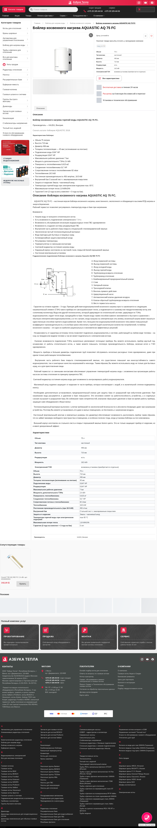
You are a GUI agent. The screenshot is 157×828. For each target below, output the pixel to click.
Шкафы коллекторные (127, 785)
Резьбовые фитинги (47, 822)
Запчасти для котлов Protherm (51, 735)
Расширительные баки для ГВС (52, 817)
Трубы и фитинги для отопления (92, 786)
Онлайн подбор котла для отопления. (94, 670)
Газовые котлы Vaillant (9, 787)
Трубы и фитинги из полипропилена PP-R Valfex (98, 793)
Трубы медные (85, 813)
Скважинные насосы (87, 735)
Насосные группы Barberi (50, 766)
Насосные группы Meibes (50, 772)
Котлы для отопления (48, 756)
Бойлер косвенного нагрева (80, 23)
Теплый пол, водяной (88, 761)
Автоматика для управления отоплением (16, 729)
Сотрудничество (79, 16)
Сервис (63, 16)
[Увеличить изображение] (91, 35)
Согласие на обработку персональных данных (97, 689)
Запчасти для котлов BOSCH (51, 732)
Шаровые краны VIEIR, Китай (130, 779)
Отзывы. (121, 685)
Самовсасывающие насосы (90, 729)
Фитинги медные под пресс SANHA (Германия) (136, 751)
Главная (5, 16)
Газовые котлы (6, 768)
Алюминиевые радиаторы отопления (15, 732)
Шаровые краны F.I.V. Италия (130, 771)
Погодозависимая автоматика (51, 795)
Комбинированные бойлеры (51, 748)
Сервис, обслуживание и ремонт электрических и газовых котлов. (92, 680)
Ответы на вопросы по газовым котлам (94, 673)
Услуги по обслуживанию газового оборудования (137, 735)
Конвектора (44, 753)
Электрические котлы (127, 792)
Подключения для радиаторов (51, 798)
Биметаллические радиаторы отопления (16, 740)
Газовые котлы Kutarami (10, 779)
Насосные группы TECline (50, 774)
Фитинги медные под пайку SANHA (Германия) (136, 748)
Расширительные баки (48, 811)
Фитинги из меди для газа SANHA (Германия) (136, 745)
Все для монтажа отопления (12, 758)
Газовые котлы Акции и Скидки (129, 673)
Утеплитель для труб (127, 738)
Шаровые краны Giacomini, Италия (132, 777)
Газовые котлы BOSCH (9, 774)
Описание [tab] (40, 108)
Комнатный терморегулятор (51, 751)
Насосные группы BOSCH (50, 769)
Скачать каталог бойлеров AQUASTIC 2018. (51, 130)
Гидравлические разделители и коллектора (17, 798)
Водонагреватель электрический (13, 755)
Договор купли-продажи (89, 692)
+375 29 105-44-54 (112, 11)
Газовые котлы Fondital (10, 777)
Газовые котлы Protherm (10, 785)
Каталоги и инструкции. (126, 682)
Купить (23, 584)
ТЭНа (78, 220)
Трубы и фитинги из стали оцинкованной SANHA (98, 796)
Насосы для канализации (50, 785)
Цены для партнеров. (126, 679)
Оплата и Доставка (45, 16)
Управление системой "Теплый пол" (132, 732)
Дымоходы (5, 811)
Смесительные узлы (87, 738)
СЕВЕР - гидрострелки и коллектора (93, 732)
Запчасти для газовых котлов (51, 729)
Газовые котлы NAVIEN (9, 782)
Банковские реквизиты (126, 676)
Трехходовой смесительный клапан (93, 764)
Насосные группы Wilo (48, 777)
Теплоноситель (85, 759)
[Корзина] (145, 9)
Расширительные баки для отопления (54, 819)
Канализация (45, 745)
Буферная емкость (8, 748)
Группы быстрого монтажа (11, 804)
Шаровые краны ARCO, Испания (131, 766)
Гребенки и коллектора (10, 801)
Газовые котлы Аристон (10, 793)
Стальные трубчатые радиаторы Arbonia (95, 748)
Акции (17, 16)
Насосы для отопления (49, 788)
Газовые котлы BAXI (8, 771)
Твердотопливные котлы (89, 756)
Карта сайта (84, 695)
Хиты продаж (124, 758)
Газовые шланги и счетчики (11, 795)
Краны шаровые (46, 759)
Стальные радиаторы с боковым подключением (98, 743)
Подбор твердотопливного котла (130, 688)
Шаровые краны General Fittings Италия (134, 774)
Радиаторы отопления (48, 808)
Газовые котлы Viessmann (11, 790)
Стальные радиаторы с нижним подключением (97, 746)
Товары (28, 16)
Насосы (43, 780)
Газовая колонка (7, 766)
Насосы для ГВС (46, 783)
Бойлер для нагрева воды (55, 23)
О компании (98, 16)
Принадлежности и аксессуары (52, 801)
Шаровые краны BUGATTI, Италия (132, 768)
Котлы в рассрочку (87, 676)
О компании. (122, 670)
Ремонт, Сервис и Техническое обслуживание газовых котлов (97, 685)
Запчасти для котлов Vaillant (51, 738)
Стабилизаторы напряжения (90, 740)
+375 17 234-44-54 (52, 683)
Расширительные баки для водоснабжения (56, 814)
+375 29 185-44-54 (95, 11)
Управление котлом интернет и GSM (133, 729)
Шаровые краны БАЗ (127, 782)
